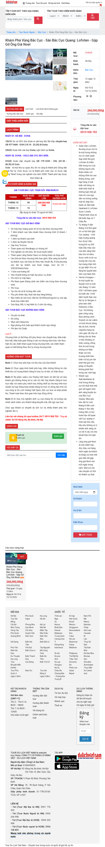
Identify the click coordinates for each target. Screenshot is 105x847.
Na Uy (57, 668)
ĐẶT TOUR (86, 535)
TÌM (92, 18)
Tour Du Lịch (41, 3)
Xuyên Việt (29, 633)
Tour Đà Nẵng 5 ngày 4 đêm (45, 673)
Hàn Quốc (73, 619)
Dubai (71, 645)
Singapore (73, 627)
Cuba (71, 636)
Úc (56, 622)
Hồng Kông (59, 645)
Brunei (57, 656)
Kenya (57, 624)
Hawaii (57, 630)
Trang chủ (30, 3)
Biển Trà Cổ (45, 662)
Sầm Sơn (29, 636)
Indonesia (59, 647)
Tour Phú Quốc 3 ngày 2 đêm (16, 673)
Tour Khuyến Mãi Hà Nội (16, 665)
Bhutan (87, 656)
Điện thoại (78, 522)
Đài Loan (87, 630)
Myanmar (73, 642)
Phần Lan (73, 668)
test (85, 673)
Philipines (73, 653)
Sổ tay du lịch (54, 3)
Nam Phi (87, 616)
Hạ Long (43, 616)
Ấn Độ (57, 653)
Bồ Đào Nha (89, 653)
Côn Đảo (29, 630)
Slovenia (73, 662)
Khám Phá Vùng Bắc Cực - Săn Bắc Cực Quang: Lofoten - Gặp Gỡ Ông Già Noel (15, 572)
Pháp (86, 627)
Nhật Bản (58, 627)
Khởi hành (77, 487)
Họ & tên (77, 510)
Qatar (71, 670)
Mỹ (85, 619)
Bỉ (84, 636)
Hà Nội (13, 616)
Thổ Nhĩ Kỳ (73, 656)
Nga (56, 619)
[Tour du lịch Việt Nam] (11, 2)
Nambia (87, 624)
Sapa (27, 619)
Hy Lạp (57, 662)
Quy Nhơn (29, 627)
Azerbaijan (88, 665)
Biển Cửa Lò (30, 650)
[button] (7, 73)
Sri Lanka (88, 670)
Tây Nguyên (45, 647)
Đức (71, 633)
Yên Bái (28, 647)
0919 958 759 (88, 132)
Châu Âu (58, 670)
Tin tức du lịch (61, 693)
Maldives (73, 647)
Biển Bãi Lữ (44, 642)
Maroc (86, 622)
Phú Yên (14, 647)
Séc (85, 659)
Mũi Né (43, 627)
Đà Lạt (42, 624)
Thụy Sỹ (87, 642)
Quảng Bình (16, 636)
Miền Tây (44, 630)
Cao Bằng (29, 662)
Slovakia (87, 662)
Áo (70, 665)
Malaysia (58, 633)
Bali (85, 645)
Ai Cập (72, 616)
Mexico (72, 624)
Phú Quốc (29, 616)
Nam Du (28, 670)
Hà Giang (14, 642)
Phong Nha (30, 624)
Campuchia (59, 639)
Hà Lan (72, 639)
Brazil (71, 622)
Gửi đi (85, 739)
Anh (56, 659)
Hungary (58, 665)
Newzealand (74, 630)
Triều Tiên (73, 659)
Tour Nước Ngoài (27, 32)
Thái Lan (58, 616)
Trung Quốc (60, 636)
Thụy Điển (88, 668)
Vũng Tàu (15, 630)
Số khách (77, 498)
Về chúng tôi (38, 710)
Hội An (43, 619)
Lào (85, 639)
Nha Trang (15, 627)
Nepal (71, 673)
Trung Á (58, 679)
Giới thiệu (65, 3)
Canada (87, 633)
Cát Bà (13, 624)
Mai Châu (44, 633)
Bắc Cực (42, 32)
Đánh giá (58, 436)
